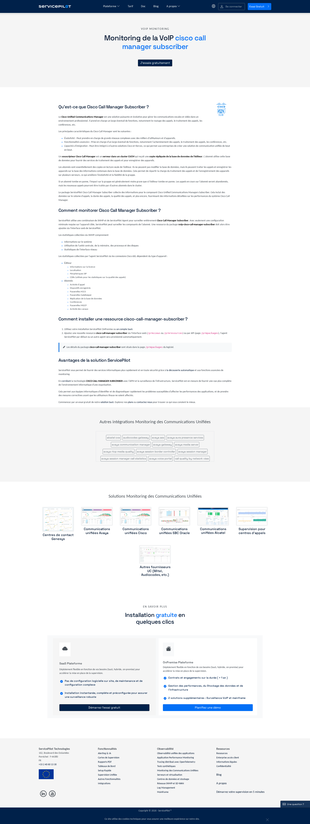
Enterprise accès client (227, 757)
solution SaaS (107, 402)
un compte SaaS (124, 329)
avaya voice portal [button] (160, 458)
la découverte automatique (180, 370)
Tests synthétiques (166, 766)
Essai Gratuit (256, 6)
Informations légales (226, 762)
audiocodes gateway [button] (136, 437)
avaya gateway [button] (162, 444)
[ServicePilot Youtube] (52, 793)
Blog (156, 6)
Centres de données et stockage (173, 779)
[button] (231, 6)
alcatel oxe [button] (113, 437)
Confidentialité (223, 766)
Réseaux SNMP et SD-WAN (170, 783)
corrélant (66, 381)
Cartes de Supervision (108, 757)
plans (130, 402)
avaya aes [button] (158, 437)
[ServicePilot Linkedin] (43, 793)
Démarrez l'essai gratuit (104, 707)
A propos (171, 6)
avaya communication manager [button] (131, 444)
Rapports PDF (105, 762)
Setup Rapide (104, 770)
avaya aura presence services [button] (185, 437)
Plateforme (110, 6)
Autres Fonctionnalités (109, 779)
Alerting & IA (104, 753)
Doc (143, 6)
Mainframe (162, 792)
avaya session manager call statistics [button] (123, 458)
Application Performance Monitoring (175, 757)
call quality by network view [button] (192, 458)
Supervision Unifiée (107, 775)
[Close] (267, 819)
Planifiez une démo (208, 707)
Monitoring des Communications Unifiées (177, 770)
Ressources (221, 753)
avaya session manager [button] (192, 451)
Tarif (131, 6)
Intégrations (104, 783)
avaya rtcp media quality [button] (119, 451)
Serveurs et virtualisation (169, 775)
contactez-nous (144, 402)
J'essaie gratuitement (155, 63)
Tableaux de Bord (106, 766)
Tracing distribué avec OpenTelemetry (176, 762)
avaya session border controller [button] (156, 451)
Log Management (166, 788)
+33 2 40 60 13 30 (48, 764)
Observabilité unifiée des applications (175, 753)
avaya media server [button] (186, 444)
